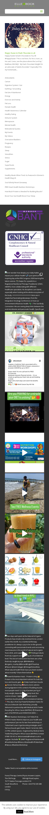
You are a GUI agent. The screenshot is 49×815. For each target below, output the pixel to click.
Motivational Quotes (12, 129)
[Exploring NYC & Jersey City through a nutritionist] (24, 614)
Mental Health (10, 125)
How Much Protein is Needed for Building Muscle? (23, 191)
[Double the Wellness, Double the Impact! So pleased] (24, 493)
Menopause (9, 121)
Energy (7, 96)
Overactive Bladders (12, 139)
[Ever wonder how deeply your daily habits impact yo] (24, 291)
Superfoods (9, 165)
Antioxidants (9, 78)
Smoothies (9, 154)
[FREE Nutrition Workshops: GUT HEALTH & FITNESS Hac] (24, 735)
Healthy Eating (10, 114)
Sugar (7, 161)
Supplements (10, 168)
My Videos (9, 136)
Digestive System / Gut (13, 85)
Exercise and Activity (12, 100)
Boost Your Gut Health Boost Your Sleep (20, 196)
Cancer (7, 81)
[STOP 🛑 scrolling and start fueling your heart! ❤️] (24, 452)
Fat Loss (8, 103)
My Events (9, 132)
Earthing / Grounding (13, 89)
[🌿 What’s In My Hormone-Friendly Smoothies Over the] (24, 533)
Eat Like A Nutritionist (13, 92)
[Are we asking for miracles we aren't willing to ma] (24, 412)
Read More (29, 811)
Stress (7, 158)
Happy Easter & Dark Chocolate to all (20, 53)
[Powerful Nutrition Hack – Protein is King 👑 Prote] (24, 695)
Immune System (11, 118)
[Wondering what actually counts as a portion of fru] (24, 574)
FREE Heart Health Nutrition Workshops (20, 187)
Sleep (7, 150)
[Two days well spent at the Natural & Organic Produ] (24, 654)
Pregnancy (9, 143)
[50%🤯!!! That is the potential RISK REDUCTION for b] (24, 372)
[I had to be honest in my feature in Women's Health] (24, 331)
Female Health (10, 107)
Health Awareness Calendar (15, 110)
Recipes (8, 147)
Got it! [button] (20, 812)
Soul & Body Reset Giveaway (16, 182)
